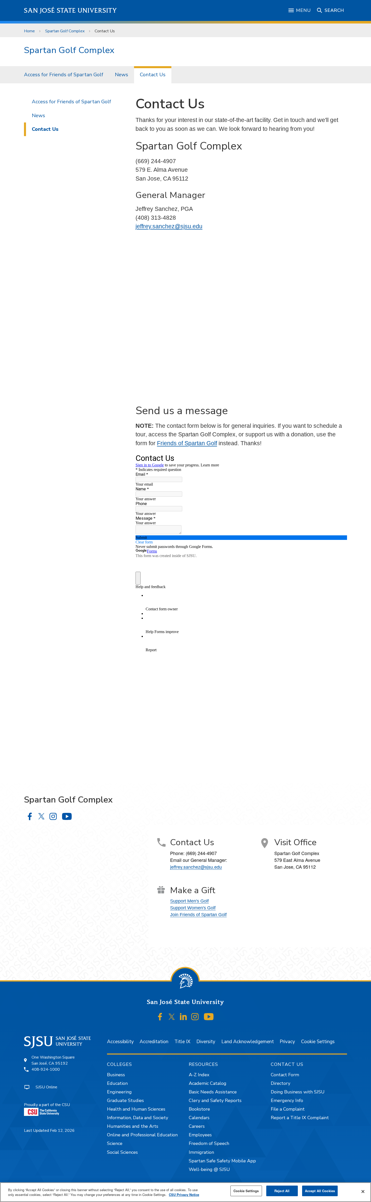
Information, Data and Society (137, 1118)
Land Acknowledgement (247, 1041)
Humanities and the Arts (132, 1126)
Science (114, 1143)
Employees (200, 1135)
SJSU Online (46, 1087)
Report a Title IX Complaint (300, 1118)
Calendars (199, 1118)
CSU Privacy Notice (184, 1194)
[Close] (362, 1191)
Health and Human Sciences (136, 1109)
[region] (185, 1192)
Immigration (201, 1152)
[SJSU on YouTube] (209, 1016)
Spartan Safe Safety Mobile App (222, 1161)
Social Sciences (122, 1152)
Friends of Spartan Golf (187, 443)
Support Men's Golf (189, 901)
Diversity (205, 1041)
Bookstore (199, 1109)
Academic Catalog (207, 1083)
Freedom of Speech (209, 1143)
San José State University (70, 10)
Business (116, 1075)
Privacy (287, 1041)
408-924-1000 (46, 1069)
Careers (197, 1126)
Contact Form (285, 1075)
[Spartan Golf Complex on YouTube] (67, 816)
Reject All (281, 1190)
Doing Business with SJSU (298, 1092)
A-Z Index (199, 1075)
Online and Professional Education (142, 1135)
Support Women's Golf (193, 907)
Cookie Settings (318, 1041)
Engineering (119, 1092)
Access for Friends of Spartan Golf (63, 74)
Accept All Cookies (320, 1190)
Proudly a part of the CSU (47, 1105)
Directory (280, 1083)
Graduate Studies (125, 1100)
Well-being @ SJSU (209, 1169)
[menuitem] (63, 74)
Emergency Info (287, 1100)
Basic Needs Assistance (213, 1092)
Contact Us (153, 74)
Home (29, 31)
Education (117, 1083)
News (121, 74)
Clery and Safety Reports (215, 1100)
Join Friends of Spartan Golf (198, 914)
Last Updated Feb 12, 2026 (49, 1130)
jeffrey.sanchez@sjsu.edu (169, 226)
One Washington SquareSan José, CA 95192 (53, 1060)
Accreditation (154, 1041)
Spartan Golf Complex (65, 31)
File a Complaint (288, 1109)
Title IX (182, 1041)
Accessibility (120, 1041)
